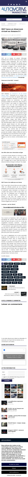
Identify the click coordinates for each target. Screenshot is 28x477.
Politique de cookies (11, 475)
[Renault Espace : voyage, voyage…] (4, 424)
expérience (13, 271)
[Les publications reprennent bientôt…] (4, 403)
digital (15, 266)
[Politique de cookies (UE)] (19, 4)
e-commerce (14, 269)
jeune (20, 274)
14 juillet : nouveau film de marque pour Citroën (17, 416)
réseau (23, 277)
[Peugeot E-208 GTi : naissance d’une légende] (7, 386)
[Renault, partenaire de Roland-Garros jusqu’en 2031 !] (7, 391)
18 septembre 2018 (7, 35)
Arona (23, 263)
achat (10, 263)
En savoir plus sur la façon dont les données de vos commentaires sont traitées (13, 340)
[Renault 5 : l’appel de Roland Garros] (14, 396)
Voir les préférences (14, 472)
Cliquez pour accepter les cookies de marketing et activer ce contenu (14, 356)
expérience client (7, 274)
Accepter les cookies (14, 464)
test (4, 282)
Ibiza (15, 274)
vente (8, 282)
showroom (18, 280)
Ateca (4, 266)
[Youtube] (17, 4)
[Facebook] (8, 4)
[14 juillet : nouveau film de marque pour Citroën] (4, 417)
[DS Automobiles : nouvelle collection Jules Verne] (14, 391)
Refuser (14, 468)
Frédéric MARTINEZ (17, 35)
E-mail (3, 374)
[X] (11, 4)
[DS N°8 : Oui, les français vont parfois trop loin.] (4, 410)
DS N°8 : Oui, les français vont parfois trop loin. (16, 409)
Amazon (17, 263)
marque (17, 277)
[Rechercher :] (14, 19)
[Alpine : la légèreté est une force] (20, 386)
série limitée (10, 280)
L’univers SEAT (5, 97)
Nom (3, 372)
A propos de (18, 475)
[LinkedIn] (14, 4)
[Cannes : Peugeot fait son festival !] (7, 396)
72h (6, 263)
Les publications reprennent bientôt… (15, 402)
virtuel (14, 282)
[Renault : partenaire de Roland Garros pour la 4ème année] (20, 391)
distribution (6, 269)
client (9, 266)
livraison (10, 277)
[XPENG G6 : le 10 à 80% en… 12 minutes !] (14, 386)
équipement (5, 271)
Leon (4, 277)
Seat (4, 280)
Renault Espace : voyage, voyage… (17, 423)
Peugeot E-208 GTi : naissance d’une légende (16, 430)
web (20, 282)
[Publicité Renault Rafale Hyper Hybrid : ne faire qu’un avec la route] (20, 396)
